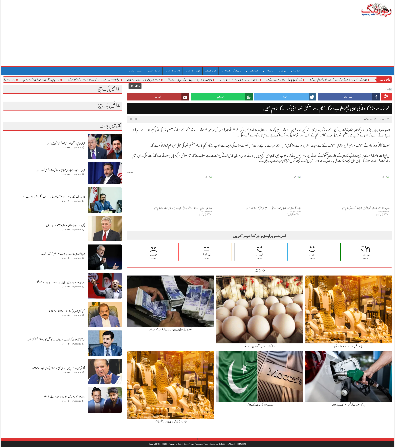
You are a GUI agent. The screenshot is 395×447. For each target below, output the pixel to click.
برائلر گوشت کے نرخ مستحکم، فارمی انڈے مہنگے (259, 346)
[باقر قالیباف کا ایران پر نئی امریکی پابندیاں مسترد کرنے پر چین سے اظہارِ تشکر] (105, 286)
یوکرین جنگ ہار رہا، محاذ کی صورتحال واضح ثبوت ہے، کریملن (308, 80)
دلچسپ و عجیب (136, 70)
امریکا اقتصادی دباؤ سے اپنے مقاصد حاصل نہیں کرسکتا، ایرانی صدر (263, 80)
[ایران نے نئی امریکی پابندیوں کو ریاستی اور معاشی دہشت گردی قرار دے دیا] (105, 173)
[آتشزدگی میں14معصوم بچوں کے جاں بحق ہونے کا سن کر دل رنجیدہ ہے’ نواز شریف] (105, 371)
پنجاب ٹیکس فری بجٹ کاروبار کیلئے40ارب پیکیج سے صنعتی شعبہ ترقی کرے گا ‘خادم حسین (273, 208)
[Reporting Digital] (369, 10)
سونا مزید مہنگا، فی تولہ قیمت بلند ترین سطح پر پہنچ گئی (170, 422)
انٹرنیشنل (253, 70)
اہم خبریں (282, 70)
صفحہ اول (295, 70)
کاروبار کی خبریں (172, 70)
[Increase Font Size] (136, 119)
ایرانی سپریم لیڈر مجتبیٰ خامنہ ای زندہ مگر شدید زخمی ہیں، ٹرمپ (65, 80)
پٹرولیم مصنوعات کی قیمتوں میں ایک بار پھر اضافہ (348, 405)
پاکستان (269, 70)
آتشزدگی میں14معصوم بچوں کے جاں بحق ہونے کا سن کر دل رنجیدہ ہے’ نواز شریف (57, 368)
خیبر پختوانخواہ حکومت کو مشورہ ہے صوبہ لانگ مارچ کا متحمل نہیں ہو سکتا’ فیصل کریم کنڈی (117, 80)
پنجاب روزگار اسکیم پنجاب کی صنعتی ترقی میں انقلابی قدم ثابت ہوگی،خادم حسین (365, 208)
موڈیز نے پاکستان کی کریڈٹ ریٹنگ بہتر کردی (259, 405)
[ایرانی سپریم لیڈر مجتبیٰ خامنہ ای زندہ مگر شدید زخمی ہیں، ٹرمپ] (105, 146)
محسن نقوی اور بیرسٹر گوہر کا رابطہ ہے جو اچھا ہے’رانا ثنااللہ (168, 80)
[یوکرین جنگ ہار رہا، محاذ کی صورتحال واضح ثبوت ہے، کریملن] (105, 229)
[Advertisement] (197, 43)
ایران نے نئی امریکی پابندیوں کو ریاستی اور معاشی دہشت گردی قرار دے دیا (61, 170)
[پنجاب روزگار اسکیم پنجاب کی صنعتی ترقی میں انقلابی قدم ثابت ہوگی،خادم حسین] (346, 191)
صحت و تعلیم (154, 70)
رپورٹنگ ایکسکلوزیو (231, 70)
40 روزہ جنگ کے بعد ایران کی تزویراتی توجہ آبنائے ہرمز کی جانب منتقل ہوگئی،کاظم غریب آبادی (53, 197)
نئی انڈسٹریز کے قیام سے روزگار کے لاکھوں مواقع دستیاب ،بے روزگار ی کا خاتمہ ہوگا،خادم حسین (183, 208)
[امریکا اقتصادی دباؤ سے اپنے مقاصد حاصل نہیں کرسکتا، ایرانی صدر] (105, 257)
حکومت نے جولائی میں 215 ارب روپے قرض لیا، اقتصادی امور (170, 329)
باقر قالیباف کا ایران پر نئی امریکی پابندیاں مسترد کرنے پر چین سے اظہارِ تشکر (214, 80)
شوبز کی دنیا (210, 70)
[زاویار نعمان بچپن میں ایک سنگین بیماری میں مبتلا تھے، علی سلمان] (105, 400)
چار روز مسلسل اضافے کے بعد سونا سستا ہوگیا (348, 346)
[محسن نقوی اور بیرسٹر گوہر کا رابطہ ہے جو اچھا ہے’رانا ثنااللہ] (105, 314)
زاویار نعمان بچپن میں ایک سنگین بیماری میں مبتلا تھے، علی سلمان (64, 397)
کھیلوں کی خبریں (192, 70)
